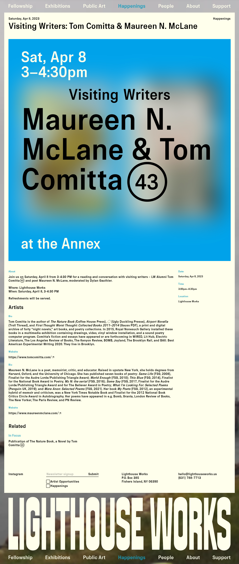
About (193, 6)
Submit (93, 474)
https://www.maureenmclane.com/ (33, 413)
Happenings (131, 6)
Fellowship (20, 6)
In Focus (14, 435)
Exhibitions (57, 6)
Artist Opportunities (64, 481)
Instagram (15, 474)
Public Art (94, 6)
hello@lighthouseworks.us (197, 474)
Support (221, 6)
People (166, 6)
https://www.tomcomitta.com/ (30, 357)
